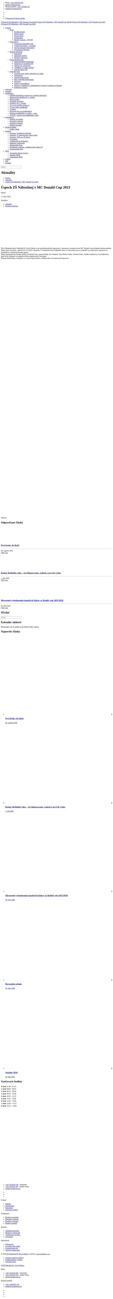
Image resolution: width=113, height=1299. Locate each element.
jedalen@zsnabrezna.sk (13, 9)
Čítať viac (4, 553)
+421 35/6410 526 (16, 3)
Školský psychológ (12, 1217)
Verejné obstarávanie (12, 1250)
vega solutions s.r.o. (43, 1254)
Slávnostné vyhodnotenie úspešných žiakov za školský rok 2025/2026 (32, 600)
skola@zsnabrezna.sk (12, 5)
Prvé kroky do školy (10, 545)
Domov (8, 178)
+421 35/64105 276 (12, 1284)
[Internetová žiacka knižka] (15, 18)
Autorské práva (10, 1262)
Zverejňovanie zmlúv (12, 1246)
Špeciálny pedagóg (12, 1219)
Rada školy (9, 1208)
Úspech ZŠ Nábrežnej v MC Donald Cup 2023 (21, 182)
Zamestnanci (9, 1206)
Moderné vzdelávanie (12, 1233)
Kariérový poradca (11, 1221)
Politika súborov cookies (13, 1260)
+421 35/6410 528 (11, 1275)
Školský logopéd (11, 1223)
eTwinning (9, 1237)
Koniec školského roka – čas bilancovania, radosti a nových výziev (31, 573)
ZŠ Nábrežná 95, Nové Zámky (17, 1254)
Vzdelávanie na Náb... (13, 1235)
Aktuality (8, 180)
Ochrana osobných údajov (14, 1258)
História (8, 1204)
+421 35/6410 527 (23, 7)
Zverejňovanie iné (11, 1248)
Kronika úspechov (11, 206)
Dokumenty (9, 1244)
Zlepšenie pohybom (12, 1231)
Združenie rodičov (11, 1210)
